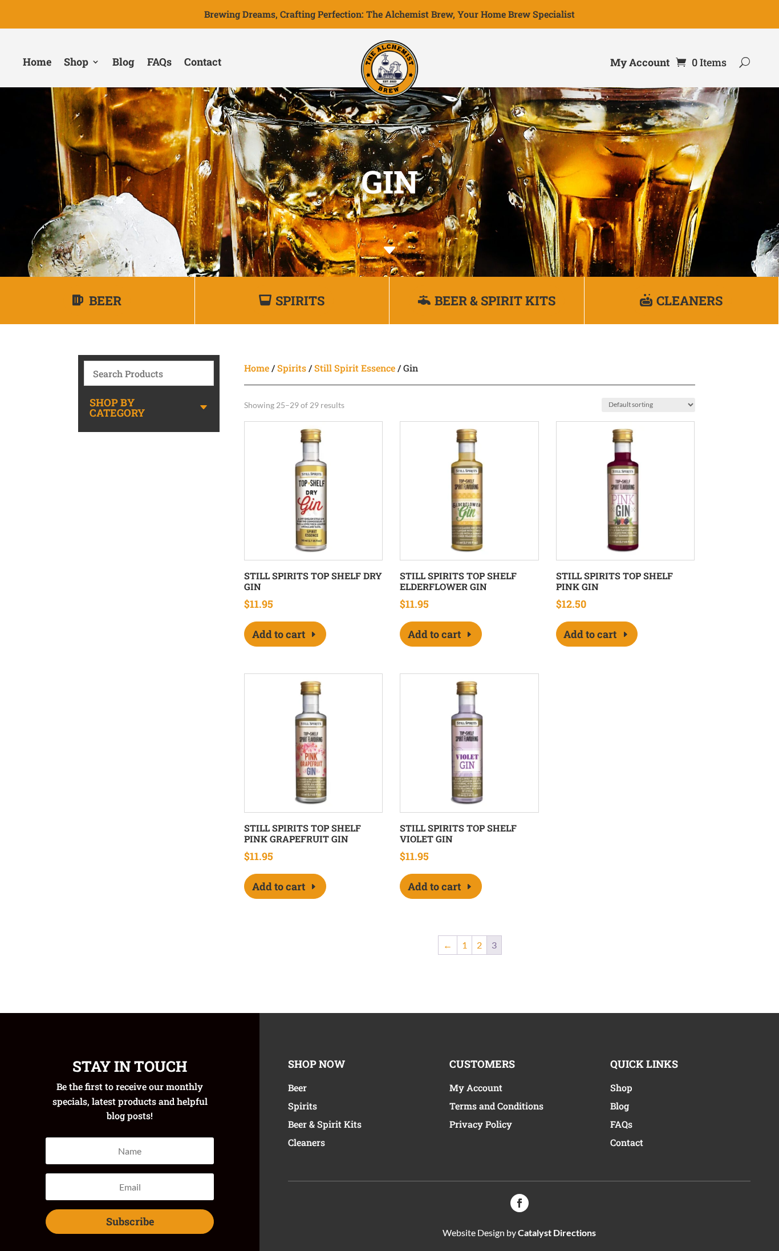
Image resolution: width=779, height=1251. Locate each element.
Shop (76, 61)
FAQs (159, 61)
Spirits (299, 300)
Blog (123, 61)
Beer (105, 300)
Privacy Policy (480, 1124)
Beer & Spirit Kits (495, 300)
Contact (202, 61)
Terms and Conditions (496, 1106)
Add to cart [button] (278, 634)
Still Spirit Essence (354, 368)
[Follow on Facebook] (519, 1203)
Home (37, 61)
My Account (640, 63)
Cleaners (689, 300)
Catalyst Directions (557, 1232)
